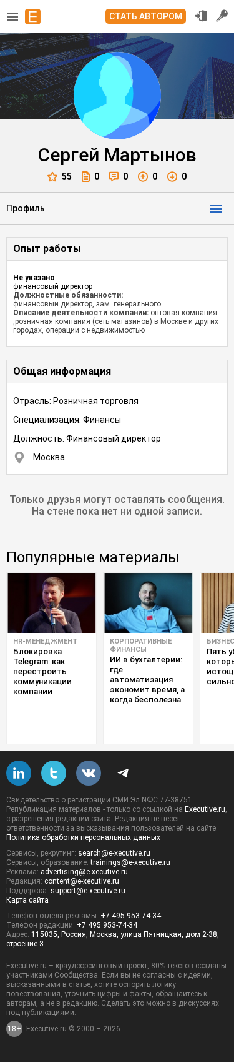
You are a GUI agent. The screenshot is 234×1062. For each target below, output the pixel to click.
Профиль (25, 208)
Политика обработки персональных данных (83, 837)
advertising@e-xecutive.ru (84, 871)
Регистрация (222, 15)
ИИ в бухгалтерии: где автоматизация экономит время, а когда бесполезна (147, 679)
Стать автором (145, 16)
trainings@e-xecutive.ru (130, 862)
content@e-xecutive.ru (81, 881)
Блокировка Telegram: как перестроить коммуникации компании (42, 671)
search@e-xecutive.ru (114, 853)
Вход (201, 15)
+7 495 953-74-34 (130, 915)
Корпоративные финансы (141, 645)
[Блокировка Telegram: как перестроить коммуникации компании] (51, 603)
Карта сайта (27, 900)
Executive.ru (205, 809)
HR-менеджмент (45, 641)
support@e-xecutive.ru (88, 890)
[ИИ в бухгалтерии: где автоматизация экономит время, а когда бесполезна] (148, 603)
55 (67, 176)
